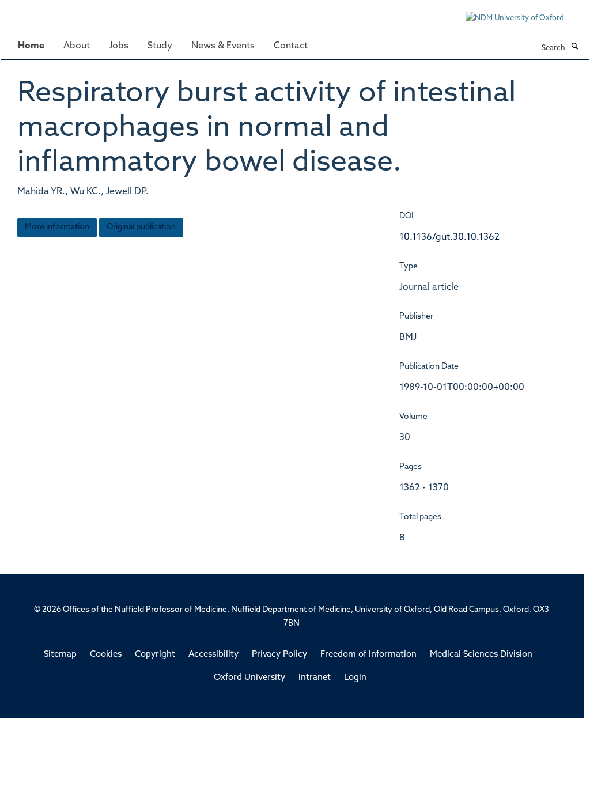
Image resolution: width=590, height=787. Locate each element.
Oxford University (249, 678)
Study (160, 46)
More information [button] (57, 227)
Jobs (118, 46)
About (76, 46)
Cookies (106, 654)
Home (31, 46)
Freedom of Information (368, 654)
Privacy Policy (279, 654)
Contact (291, 46)
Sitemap (60, 654)
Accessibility (213, 654)
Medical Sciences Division (481, 654)
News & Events (223, 46)
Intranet (314, 678)
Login (355, 678)
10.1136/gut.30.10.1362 (449, 237)
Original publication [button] (141, 227)
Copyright (155, 654)
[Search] (574, 47)
